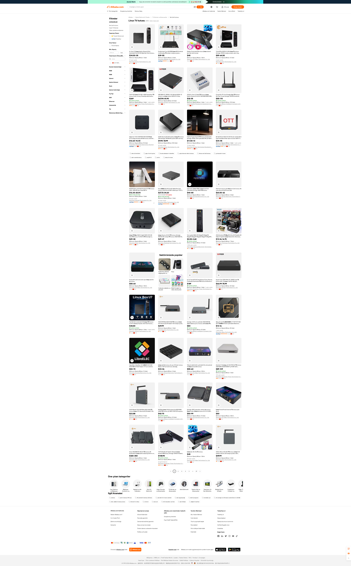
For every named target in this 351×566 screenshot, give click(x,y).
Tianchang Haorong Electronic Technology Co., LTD (200, 247)
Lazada (176, 557)
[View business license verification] (192, 563)
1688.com (157, 557)
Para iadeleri (194, 525)
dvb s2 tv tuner (169, 157)
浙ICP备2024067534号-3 (222, 563)
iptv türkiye (183, 501)
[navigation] (117, 244)
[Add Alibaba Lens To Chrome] (135, 549)
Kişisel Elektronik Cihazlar (142, 17)
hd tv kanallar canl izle (169, 501)
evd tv (158, 157)
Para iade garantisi (142, 518)
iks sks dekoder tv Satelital (167, 153)
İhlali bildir (193, 532)
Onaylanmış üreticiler (170, 516)
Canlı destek (194, 518)
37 (196, 471)
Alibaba (131, 17)
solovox (113, 497)
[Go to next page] (200, 471)
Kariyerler (113, 525)
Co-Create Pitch (115, 518)
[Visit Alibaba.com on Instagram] (229, 536)
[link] (348, 548)
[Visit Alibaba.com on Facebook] (218, 536)
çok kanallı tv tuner (221, 153)
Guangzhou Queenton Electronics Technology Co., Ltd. (142, 144)
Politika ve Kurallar (142, 532)
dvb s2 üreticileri (136, 153)
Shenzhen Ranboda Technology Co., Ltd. (169, 243)
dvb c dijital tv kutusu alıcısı (118, 501)
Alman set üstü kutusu (205, 153)
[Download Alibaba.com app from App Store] (220, 549)
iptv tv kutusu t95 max (126, 497)
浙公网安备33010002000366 (205, 563)
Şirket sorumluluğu (116, 521)
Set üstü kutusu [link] (174, 17)
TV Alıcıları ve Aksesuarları (159, 17)
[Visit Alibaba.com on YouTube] (233, 536)
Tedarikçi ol (220, 514)
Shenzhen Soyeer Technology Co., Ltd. (169, 102)
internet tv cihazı (134, 501)
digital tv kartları (195, 501)
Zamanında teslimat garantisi (145, 521)
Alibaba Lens (120, 549)
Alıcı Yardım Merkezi (196, 514)
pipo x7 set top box (150, 153)
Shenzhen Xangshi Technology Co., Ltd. (140, 200)
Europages (202, 557)
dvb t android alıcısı (136, 157)
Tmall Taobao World (166, 557)
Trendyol (195, 557)
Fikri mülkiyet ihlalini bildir (198, 528)
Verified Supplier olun (223, 525)
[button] (195, 7)
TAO (190, 557)
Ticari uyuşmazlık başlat (197, 521)
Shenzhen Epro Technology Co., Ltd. (226, 61)
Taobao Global (183, 557)
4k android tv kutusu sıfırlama (144, 497)
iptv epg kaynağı (181, 497)
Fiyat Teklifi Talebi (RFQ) (170, 520)
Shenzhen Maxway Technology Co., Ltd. (169, 59)
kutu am (156, 501)
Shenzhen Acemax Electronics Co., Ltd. (198, 196)
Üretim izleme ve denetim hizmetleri (147, 528)
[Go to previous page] (170, 471)
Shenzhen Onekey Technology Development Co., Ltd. (200, 147)
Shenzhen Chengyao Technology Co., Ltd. (227, 243)
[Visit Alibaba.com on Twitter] (226, 536)
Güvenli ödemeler (142, 514)
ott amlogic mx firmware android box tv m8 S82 (228, 497)
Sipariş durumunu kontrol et (225, 521)
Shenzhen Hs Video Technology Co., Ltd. (198, 59)
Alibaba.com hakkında (117, 510)
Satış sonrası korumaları (144, 525)
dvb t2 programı (194, 497)
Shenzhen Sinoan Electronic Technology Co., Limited (228, 196)
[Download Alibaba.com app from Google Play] (234, 549)
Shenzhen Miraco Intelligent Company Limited (228, 104)
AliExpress (149, 557)
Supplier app (172, 549)
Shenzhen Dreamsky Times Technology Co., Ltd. (142, 104)
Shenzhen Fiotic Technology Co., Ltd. (139, 243)
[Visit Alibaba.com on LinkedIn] (222, 536)
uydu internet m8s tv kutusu (186, 153)
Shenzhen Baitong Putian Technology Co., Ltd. (228, 144)
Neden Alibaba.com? (116, 514)
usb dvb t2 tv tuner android (164, 497)
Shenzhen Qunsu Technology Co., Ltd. (140, 61)
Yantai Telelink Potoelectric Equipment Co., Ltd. (200, 104)
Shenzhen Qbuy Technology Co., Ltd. (168, 202)
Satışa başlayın (221, 518)
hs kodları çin (207, 497)
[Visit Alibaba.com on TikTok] (237, 536)
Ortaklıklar (220, 528)
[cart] (217, 7)
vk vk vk (146, 501)
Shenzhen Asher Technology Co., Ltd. (168, 147)
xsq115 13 (149, 157)
